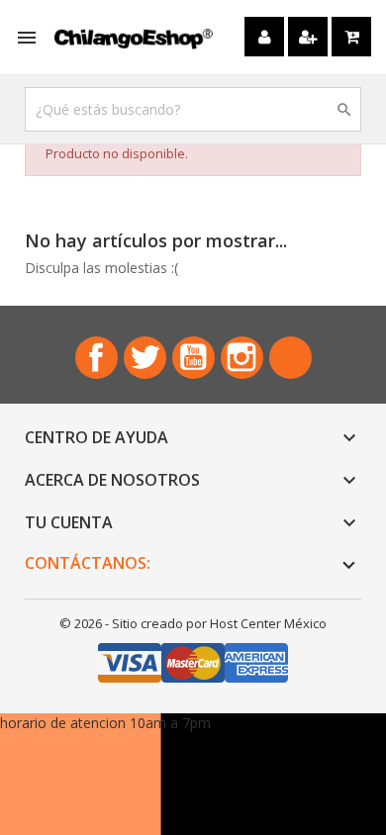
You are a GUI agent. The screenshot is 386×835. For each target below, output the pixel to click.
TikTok (290, 357)
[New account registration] (308, 36)
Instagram (242, 357)
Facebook (96, 357)
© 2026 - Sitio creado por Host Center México (193, 623)
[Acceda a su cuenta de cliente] (264, 36)
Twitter (145, 357)
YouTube (193, 357)
